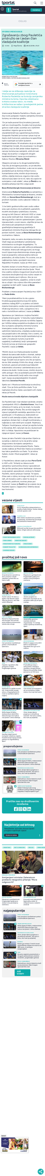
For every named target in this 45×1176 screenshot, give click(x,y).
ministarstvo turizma (11, 544)
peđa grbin (7, 540)
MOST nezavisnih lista (11, 537)
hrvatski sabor (20, 540)
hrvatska (6, 847)
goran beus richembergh (28, 547)
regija (31, 847)
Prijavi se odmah (11, 835)
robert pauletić (9, 547)
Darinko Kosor (8, 550)
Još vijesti (20, 972)
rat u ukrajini (19, 847)
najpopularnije (14, 911)
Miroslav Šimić (28, 537)
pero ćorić (28, 544)
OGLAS (22, 21)
